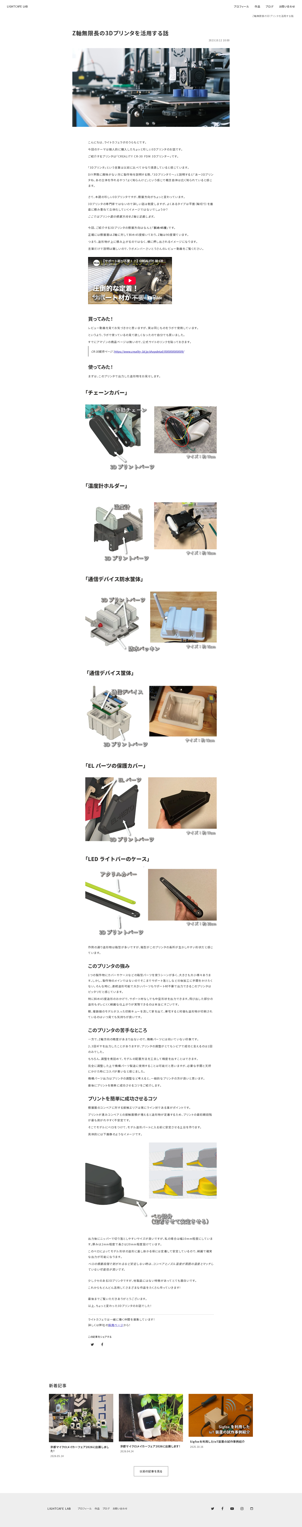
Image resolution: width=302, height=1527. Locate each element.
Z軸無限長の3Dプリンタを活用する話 (273, 16)
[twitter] (212, 1508)
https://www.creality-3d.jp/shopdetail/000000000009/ (149, 351)
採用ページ (115, 1325)
